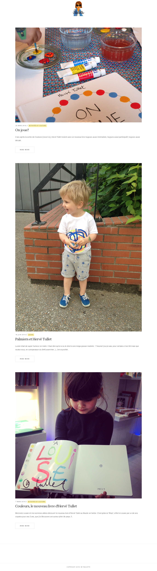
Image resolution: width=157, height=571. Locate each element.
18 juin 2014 (21, 334)
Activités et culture (37, 125)
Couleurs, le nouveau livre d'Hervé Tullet (46, 506)
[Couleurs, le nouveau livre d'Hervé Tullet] (78, 435)
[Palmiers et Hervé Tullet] (78, 247)
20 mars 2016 (21, 125)
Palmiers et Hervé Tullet (33, 339)
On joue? (22, 130)
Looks (30, 334)
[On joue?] (78, 75)
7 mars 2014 (20, 501)
